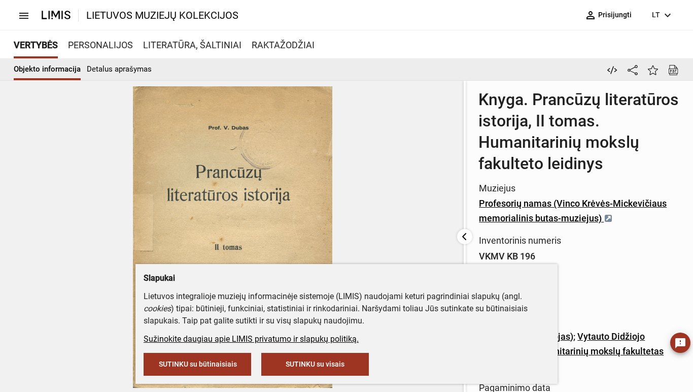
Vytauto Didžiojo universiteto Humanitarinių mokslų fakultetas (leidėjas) (571, 351)
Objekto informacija (47, 69)
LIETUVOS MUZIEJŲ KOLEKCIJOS (162, 15)
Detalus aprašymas (119, 69)
